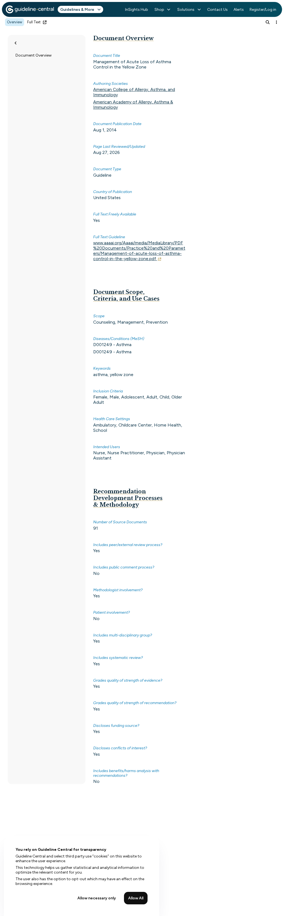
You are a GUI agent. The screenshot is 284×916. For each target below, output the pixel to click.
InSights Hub (136, 9)
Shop (159, 9)
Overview (14, 22)
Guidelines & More (77, 9)
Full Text (33, 22)
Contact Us (217, 9)
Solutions (185, 9)
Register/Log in (263, 9)
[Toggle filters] (15, 43)
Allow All (135, 898)
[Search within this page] (267, 22)
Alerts (239, 9)
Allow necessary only (96, 898)
